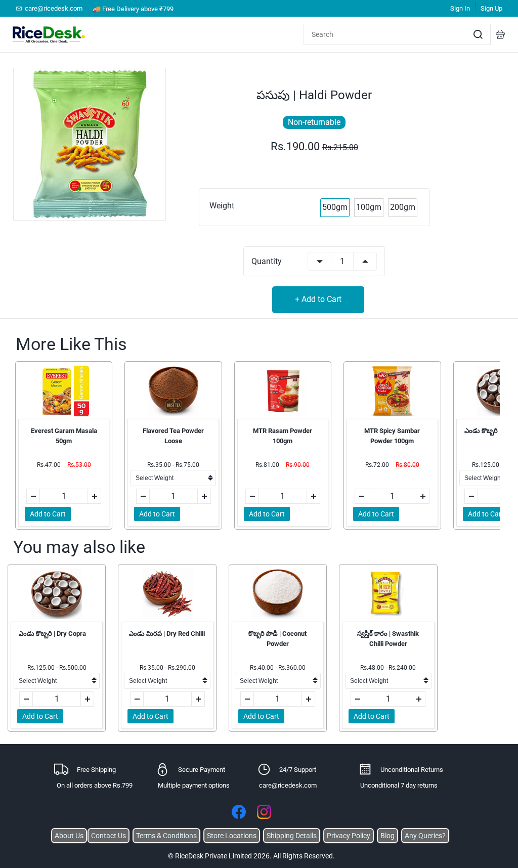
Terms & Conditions (166, 836)
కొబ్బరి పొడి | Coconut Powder (277, 638)
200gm (402, 207)
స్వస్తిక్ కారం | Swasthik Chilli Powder (388, 638)
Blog (387, 836)
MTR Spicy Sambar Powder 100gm (392, 436)
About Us (69, 836)
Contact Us (108, 836)
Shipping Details (292, 836)
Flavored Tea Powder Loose (173, 436)
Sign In (460, 8)
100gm (368, 207)
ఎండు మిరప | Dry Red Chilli (167, 633)
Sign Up (491, 8)
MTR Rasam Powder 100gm (282, 436)
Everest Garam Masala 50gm (64, 436)
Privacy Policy (348, 836)
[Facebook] (239, 812)
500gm (335, 207)
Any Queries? (425, 836)
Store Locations (231, 836)
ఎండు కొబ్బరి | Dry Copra (52, 633)
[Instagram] (264, 812)
